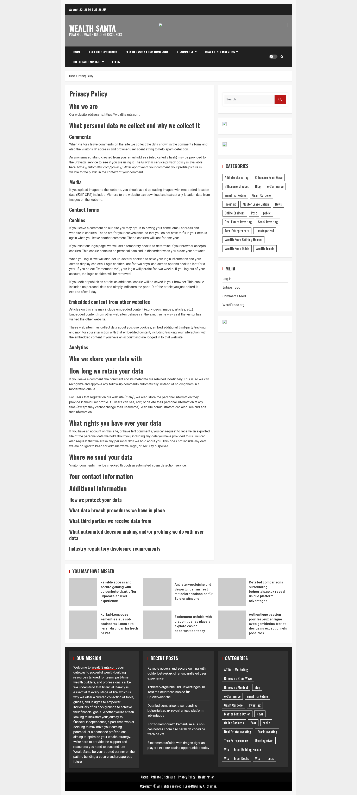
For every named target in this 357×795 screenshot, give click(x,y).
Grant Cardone (261, 195)
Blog (258, 186)
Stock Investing (268, 221)
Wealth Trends (265, 248)
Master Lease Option (256, 204)
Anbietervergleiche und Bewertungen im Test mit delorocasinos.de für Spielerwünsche (157, 592)
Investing (230, 204)
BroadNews (191, 786)
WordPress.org (233, 305)
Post (254, 213)
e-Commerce (185, 51)
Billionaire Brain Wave (268, 177)
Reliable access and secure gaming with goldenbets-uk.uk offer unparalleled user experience (83, 592)
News (278, 204)
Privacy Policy (186, 777)
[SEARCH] (280, 99)
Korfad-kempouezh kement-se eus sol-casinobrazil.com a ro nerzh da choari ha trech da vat (83, 625)
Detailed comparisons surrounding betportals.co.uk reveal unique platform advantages (232, 592)
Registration (206, 777)
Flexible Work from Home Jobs (147, 51)
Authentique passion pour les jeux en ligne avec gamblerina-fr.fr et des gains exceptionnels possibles (232, 625)
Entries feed (231, 287)
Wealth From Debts (237, 248)
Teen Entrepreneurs (103, 51)
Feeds (116, 62)
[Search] (282, 57)
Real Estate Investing (220, 51)
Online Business (235, 213)
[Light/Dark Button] (273, 57)
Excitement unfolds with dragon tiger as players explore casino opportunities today (157, 625)
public (267, 213)
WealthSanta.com (104, 667)
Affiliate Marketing (237, 177)
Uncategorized (265, 230)
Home (77, 51)
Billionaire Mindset (87, 62)
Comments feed (234, 296)
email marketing (235, 195)
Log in (227, 279)
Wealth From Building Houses (243, 239)
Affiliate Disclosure (163, 777)
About (144, 777)
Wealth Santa (92, 28)
